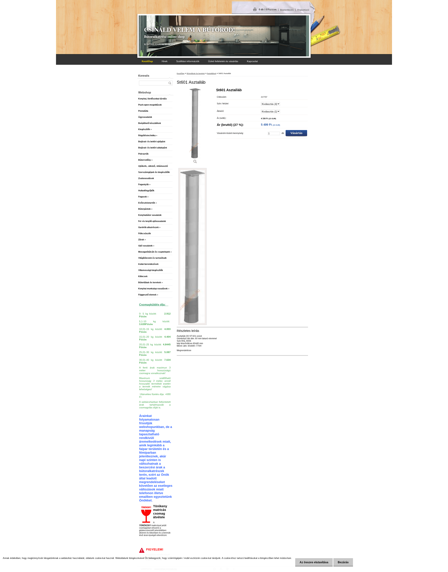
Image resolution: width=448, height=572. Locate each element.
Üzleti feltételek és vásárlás (223, 61)
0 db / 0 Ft (267, 9)
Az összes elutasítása (314, 562)
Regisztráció (303, 10)
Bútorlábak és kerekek (196, 73)
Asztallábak (211, 73)
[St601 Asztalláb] (195, 127)
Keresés (143, 75)
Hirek (164, 61)
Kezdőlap (180, 73)
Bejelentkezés (287, 10)
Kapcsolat (252, 61)
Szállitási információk (187, 61)
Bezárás (343, 562)
